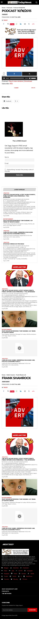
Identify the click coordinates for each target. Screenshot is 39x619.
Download (28, 81)
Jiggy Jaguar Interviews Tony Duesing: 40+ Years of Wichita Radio (18, 221)
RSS (11, 84)
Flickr (5, 570)
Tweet (16, 88)
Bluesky (16, 579)
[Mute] (30, 78)
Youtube (6, 579)
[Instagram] (25, 571)
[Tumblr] (29, 24)
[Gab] (10, 571)
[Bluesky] (11, 579)
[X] (8, 24)
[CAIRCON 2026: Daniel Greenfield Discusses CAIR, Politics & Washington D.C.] (19, 348)
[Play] (4, 78)
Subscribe (32, 610)
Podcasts (9, 7)
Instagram (29, 570)
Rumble (24, 573)
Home (3, 7)
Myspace (6, 573)
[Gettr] (33, 24)
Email (6, 163)
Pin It (33, 88)
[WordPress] (24, 576)
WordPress (29, 576)
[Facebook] (3, 24)
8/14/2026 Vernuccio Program (13, 244)
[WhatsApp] (16, 24)
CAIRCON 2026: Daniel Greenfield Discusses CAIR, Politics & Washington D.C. (18, 233)
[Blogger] (2, 568)
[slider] (33, 78)
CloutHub (15, 568)
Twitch (14, 576)
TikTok (32, 573)
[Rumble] (20, 574)
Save (13, 24)
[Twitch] (10, 576)
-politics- (6, 193)
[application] (19, 78)
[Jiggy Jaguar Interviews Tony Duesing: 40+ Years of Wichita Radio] (19, 319)
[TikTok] (28, 574)
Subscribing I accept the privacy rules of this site (19, 170)
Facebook (25, 568)
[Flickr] (2, 571)
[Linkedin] (20, 24)
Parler (15, 573)
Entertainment (8, 219)
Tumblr (6, 576)
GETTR (20, 570)
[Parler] (12, 574)
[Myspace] (2, 574)
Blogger (6, 568)
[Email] (25, 24)
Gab (13, 570)
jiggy (6, 20)
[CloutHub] (11, 568)
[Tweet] (29, 74)
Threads (24, 579)
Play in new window (16, 81)
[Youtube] (2, 579)
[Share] (14, 74)
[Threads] (20, 579)
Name (7, 157)
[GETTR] (17, 571)
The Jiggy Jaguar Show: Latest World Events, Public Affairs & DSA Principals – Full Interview (19, 196)
